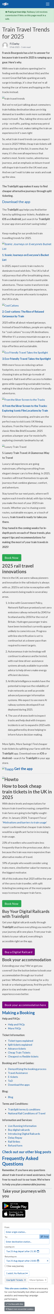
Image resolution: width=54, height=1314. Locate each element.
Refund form (15, 1145)
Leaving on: (10, 1246)
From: (7, 1227)
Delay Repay (15, 1137)
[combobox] (27, 1232)
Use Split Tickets (14, 1279)
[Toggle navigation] (48, 4)
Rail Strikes (14, 1141)
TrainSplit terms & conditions (24, 1109)
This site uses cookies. (16, 1288)
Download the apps (19, 1084)
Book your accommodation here (25, 1005)
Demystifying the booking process (27, 1069)
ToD (10, 1080)
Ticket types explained (20, 1040)
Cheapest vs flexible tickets (23, 1056)
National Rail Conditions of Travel (26, 1113)
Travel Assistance (18, 1072)
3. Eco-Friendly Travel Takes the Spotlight (26, 358)
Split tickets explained (20, 1044)
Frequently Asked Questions (20, 1161)
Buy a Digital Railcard (18, 952)
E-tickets (13, 1076)
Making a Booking (18, 1012)
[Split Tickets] (14, 4)
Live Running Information (22, 1125)
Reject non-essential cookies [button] (20, 1309)
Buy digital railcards (19, 1129)
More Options (37, 1279)
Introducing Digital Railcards (24, 1133)
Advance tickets (17, 1048)
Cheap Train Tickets (19, 1052)
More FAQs (14, 1028)
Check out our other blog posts (26, 1152)
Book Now (12, 557)
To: (6, 1237)
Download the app (16, 202)
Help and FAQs (16, 1024)
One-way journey (15, 1266)
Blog (10, 1097)
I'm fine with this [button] (15, 1304)
